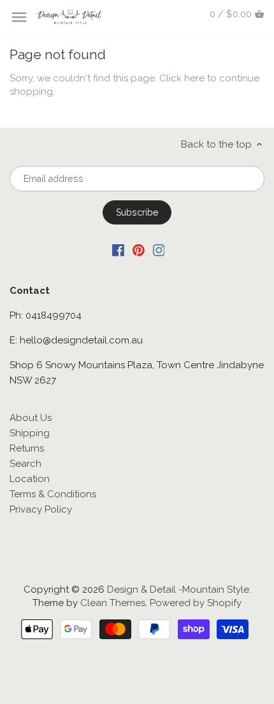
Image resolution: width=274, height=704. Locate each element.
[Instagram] (159, 249)
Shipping (30, 433)
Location (30, 479)
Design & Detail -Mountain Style (178, 589)
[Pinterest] (139, 249)
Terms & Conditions (53, 494)
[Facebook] (118, 249)
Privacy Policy (41, 509)
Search (25, 463)
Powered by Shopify (196, 603)
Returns (27, 448)
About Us (31, 418)
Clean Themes (112, 603)
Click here (182, 78)
